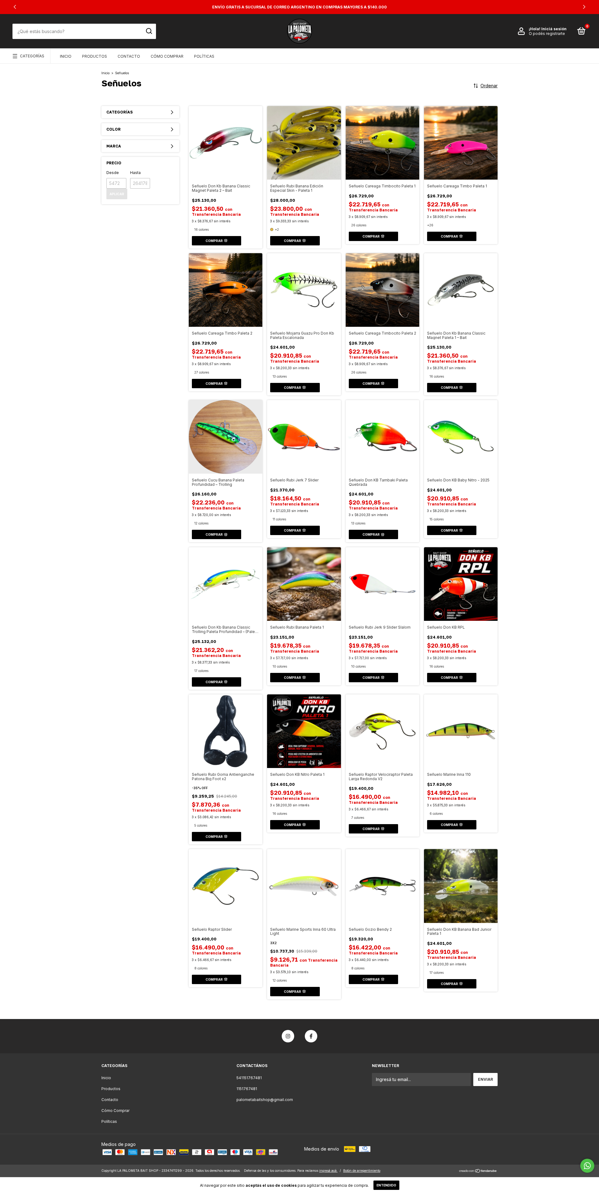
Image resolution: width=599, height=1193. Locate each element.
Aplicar (117, 194)
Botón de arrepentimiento (361, 1170)
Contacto (129, 56)
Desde (112, 172)
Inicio (65, 56)
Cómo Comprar (167, 56)
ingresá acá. (328, 1170)
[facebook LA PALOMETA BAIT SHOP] (311, 1036)
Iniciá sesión (554, 29)
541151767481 (249, 1077)
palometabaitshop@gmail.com (264, 1099)
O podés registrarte (547, 33)
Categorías (32, 56)
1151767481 (246, 1088)
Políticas (204, 56)
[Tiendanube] (478, 1171)
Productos (94, 56)
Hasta (135, 172)
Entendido (386, 1185)
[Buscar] (149, 31)
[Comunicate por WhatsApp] (587, 1166)
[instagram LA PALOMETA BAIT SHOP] (288, 1036)
